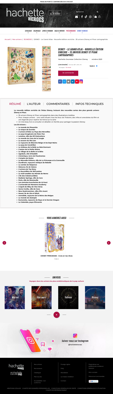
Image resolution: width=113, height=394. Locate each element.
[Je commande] (68, 73)
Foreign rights (65, 364)
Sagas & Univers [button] (59, 31)
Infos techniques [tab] (89, 103)
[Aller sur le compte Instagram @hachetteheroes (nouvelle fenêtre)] (56, 340)
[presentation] (4, 242)
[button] (21, 66)
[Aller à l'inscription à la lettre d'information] (77, 16)
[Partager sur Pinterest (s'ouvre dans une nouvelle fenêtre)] (77, 81)
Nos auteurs (38, 368)
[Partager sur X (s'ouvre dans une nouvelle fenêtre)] (64, 81)
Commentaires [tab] (58, 103)
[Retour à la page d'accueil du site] (25, 15)
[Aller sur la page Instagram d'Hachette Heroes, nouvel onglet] (91, 16)
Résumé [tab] (15, 103)
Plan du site (38, 377)
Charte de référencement (56, 390)
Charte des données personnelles (36, 388)
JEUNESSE (28, 39)
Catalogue (37, 372)
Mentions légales (14, 388)
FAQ (62, 368)
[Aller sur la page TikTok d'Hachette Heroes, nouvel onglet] (86, 16)
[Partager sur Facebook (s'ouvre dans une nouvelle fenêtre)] (60, 81)
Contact (63, 381)
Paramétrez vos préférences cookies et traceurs (96, 366)
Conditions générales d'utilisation (91, 388)
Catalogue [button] (28, 31)
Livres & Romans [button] (47, 31)
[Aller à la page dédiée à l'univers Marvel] (15, 297)
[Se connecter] (99, 16)
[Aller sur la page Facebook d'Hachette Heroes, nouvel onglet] (82, 16)
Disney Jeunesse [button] (82, 31)
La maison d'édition (67, 377)
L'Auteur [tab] (33, 103)
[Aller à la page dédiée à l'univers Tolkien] (68, 297)
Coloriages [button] (37, 31)
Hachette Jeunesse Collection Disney (73, 59)
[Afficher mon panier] (95, 17)
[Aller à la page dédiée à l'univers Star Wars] (41, 297)
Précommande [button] (71, 31)
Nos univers (17, 39)
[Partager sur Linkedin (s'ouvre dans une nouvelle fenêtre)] (73, 81)
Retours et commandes (96, 376)
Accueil (7, 39)
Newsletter (64, 372)
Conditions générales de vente (63, 388)
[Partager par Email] (69, 81)
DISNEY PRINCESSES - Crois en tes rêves (57, 256)
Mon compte (93, 372)
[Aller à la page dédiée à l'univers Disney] (95, 297)
